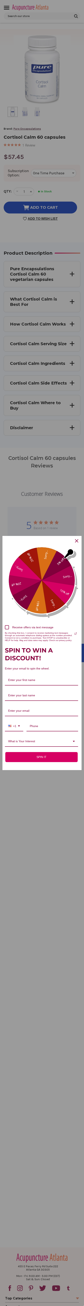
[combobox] (14, 726)
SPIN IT (41, 757)
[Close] (77, 541)
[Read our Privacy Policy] (75, 633)
